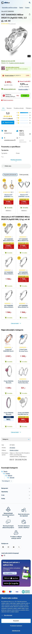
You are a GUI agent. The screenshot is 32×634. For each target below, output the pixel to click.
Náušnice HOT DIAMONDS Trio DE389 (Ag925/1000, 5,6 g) (8, 195)
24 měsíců (12, 447)
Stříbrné (10, 475)
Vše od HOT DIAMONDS (7, 11)
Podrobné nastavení (16, 626)
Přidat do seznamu (8, 100)
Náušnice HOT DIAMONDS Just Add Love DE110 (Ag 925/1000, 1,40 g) (24, 195)
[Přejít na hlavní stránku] (5, 2)
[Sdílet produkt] (29, 14)
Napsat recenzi (9, 122)
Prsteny (27, 7)
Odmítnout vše (16, 630)
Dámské (12, 477)
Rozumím (16, 621)
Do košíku (9, 253)
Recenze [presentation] (9, 108)
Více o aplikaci (8, 573)
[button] (16, 488)
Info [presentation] (3, 108)
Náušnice (8, 210)
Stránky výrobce (14, 450)
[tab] (3, 108)
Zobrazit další (15, 323)
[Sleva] (4, 180)
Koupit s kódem (9, 75)
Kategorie (5, 439)
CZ (4, 555)
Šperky (21, 7)
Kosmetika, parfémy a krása (9, 7)
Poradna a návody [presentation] (19, 108)
